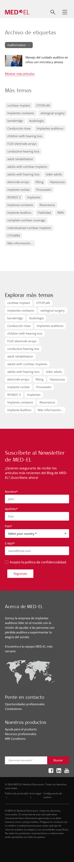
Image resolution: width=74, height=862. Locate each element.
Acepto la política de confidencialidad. (38, 562)
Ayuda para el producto (21, 729)
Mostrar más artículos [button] (20, 74)
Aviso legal (35, 793)
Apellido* (11, 509)
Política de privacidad (16, 793)
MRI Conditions (15, 739)
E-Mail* (10, 543)
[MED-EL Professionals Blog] (17, 12)
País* (8, 526)
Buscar (58, 760)
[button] (64, 12)
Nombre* (11, 491)
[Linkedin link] (58, 770)
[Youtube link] (66, 770)
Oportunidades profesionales (25, 704)
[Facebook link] (51, 770)
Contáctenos (13, 709)
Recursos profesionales (20, 734)
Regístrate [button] (20, 574)
